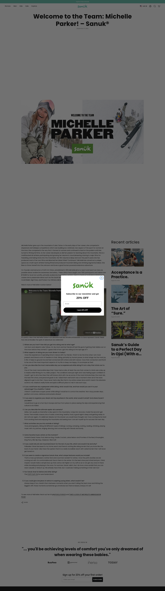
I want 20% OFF (82, 310)
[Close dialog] (101, 278)
